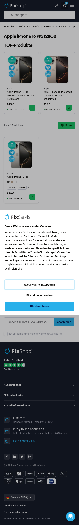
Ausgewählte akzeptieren (39, 284)
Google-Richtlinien (58, 248)
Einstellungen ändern (39, 295)
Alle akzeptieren (39, 306)
